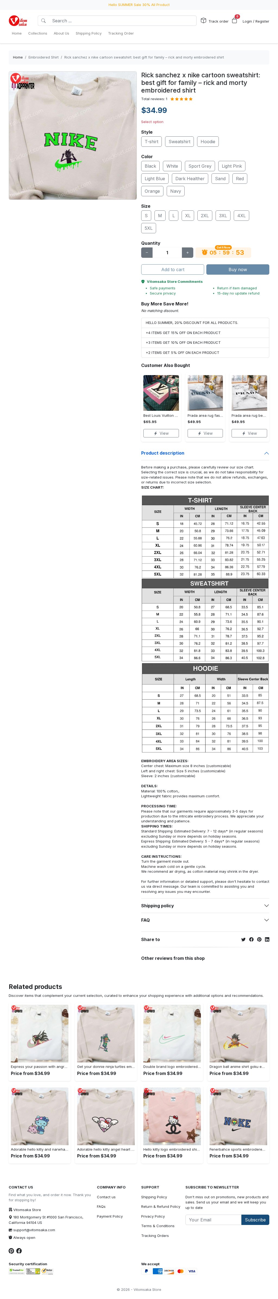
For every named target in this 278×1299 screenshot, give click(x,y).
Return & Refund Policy (160, 1206)
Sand (220, 178)
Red (240, 178)
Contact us (106, 1197)
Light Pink (232, 166)
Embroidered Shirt (44, 57)
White (172, 166)
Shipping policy (157, 905)
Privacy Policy (153, 1216)
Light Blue (155, 178)
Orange (152, 191)
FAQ (145, 920)
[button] (234, 21)
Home (18, 57)
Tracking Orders (155, 1235)
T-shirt (151, 141)
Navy (175, 191)
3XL (223, 215)
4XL (241, 215)
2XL (205, 215)
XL (188, 215)
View (164, 433)
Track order (218, 21)
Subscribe (255, 1220)
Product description (162, 453)
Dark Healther (190, 178)
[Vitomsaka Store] (19, 20)
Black (150, 166)
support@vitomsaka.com (34, 1230)
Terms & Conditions (158, 1226)
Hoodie (208, 141)
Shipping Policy (154, 1197)
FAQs (101, 1206)
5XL (149, 228)
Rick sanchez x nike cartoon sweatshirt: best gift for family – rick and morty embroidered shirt (144, 57)
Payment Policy (110, 1216)
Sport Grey (199, 166)
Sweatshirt (179, 141)
